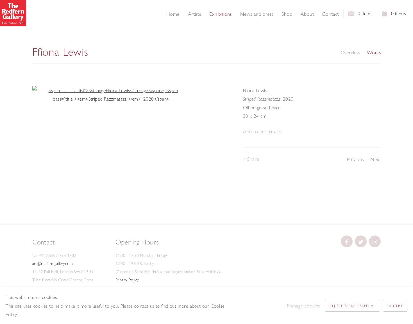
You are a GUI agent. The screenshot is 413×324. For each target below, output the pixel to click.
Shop (287, 14)
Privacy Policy (127, 279)
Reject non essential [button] (353, 305)
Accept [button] (395, 305)
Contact (330, 14)
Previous (355, 159)
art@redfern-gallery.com (52, 263)
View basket (385, 15)
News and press (256, 14)
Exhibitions (220, 14)
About (307, 14)
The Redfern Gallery (13, 13)
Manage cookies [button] (303, 305)
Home (173, 14)
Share (253, 159)
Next (375, 159)
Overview (350, 52)
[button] (263, 131)
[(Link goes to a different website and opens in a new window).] (347, 241)
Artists (194, 14)
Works (374, 52)
